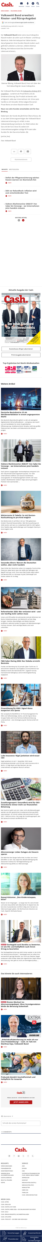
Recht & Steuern (6, 1180)
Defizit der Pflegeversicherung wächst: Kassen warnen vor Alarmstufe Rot (22, 178)
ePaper (24, 1168)
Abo (23, 1166)
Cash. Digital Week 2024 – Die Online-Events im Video (18, 1209)
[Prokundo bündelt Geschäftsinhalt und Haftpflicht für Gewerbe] (21, 1063)
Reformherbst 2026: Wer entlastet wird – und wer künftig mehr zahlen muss (21, 612)
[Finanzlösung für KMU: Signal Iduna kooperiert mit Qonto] (21, 695)
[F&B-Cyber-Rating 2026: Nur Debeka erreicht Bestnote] (21, 647)
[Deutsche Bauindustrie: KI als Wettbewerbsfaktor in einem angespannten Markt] (21, 399)
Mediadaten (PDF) (28, 1185)
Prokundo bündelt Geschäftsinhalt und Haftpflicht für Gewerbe (18, 1078)
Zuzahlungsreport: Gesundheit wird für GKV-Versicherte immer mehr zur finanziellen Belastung (20, 804)
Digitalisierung (6, 1177)
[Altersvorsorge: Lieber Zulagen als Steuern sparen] (21, 838)
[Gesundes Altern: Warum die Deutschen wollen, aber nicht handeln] (21, 549)
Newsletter (26, 1187)
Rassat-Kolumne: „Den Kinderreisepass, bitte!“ (18, 898)
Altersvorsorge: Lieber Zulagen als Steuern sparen (19, 853)
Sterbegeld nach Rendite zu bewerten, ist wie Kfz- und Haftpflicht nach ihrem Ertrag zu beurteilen (21, 946)
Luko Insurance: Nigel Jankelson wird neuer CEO (20, 756)
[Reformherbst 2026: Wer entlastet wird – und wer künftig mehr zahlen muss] (21, 598)
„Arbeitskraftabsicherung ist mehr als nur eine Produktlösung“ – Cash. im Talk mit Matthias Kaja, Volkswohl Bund (19, 1041)
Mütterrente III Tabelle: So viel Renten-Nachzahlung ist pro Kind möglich (18, 516)
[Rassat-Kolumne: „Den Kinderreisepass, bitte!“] (21, 884)
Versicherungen (6, 1166)
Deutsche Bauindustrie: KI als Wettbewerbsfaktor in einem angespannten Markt (20, 414)
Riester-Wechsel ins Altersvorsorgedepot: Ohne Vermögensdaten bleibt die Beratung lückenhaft (20, 1004)
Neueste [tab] (5, 169)
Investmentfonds (7, 1171)
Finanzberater (6, 1168)
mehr (10, 183)
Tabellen (25, 1192)
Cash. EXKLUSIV (6, 1204)
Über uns (25, 1190)
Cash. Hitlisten (6, 1217)
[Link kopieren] (14, 151)
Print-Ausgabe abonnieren (21, 355)
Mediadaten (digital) (29, 1182)
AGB (23, 1171)
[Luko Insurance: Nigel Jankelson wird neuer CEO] (21, 742)
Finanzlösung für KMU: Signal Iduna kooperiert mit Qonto (16, 709)
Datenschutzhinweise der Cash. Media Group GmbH (31, 1174)
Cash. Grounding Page (29, 1195)
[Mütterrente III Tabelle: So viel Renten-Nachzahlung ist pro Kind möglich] (21, 502)
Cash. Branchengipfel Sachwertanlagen (15, 1214)
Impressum (25, 1177)
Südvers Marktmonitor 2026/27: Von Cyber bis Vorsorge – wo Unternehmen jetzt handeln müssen (22, 206)
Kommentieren (21, 159)
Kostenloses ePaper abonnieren (21, 349)
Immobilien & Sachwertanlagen (7, 1174)
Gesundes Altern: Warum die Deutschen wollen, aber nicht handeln (18, 564)
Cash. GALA (4, 1212)
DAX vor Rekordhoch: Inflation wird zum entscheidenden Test (20, 192)
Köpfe (3, 1182)
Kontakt (25, 1180)
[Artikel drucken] (21, 151)
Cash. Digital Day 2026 (8, 1207)
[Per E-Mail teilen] (28, 151)
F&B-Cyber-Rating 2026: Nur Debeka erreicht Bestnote (20, 662)
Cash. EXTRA (5, 1202)
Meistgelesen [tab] (14, 169)
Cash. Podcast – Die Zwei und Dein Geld (14, 1219)
